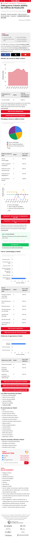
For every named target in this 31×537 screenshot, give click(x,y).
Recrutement (15, 516)
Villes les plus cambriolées (15, 328)
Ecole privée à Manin (7, 431)
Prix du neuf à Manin (7, 434)
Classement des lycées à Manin (10, 417)
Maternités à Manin (7, 432)
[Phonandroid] (22, 535)
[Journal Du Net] (8, 529)
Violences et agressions (22, 39)
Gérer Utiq (17, 518)
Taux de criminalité (7, 37)
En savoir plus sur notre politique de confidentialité (12, 247)
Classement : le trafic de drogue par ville (15, 390)
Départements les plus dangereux (15, 115)
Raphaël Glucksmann (8, 476)
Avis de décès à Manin (8, 411)
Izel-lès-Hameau (5, 16)
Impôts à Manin (6, 427)
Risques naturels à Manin (8, 413)
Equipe (12, 515)
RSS (11, 516)
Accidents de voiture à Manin (9, 419)
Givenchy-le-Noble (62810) (9, 395)
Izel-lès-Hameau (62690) (8, 399)
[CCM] (22, 526)
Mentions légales (23, 518)
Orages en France (6, 473)
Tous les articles (6, 516)
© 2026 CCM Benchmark (19, 519)
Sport (4, 457)
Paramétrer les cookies (9, 518)
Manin (4, 410)
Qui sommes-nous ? (5, 515)
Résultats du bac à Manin (8, 443)
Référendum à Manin (7, 436)
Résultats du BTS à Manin (8, 447)
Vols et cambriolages (21, 37)
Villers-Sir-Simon (22, 14)
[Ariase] (8, 535)
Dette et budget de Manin (9, 425)
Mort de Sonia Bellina (7, 478)
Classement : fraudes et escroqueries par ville (15, 221)
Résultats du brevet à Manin (9, 445)
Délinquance (12, 3)
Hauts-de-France (21, 3)
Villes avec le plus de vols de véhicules (16, 332)
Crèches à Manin (6, 429)
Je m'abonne (14, 244)
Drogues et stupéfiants (21, 41)
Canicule (4, 482)
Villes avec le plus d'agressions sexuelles (15, 381)
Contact (28, 515)
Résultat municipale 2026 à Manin (11, 441)
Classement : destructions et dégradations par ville (15, 216)
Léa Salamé (5, 474)
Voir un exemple (24, 455)
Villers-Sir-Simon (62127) (8, 397)
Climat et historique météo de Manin (11, 421)
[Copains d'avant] (8, 532)
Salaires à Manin (6, 423)
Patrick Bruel (5, 484)
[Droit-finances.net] (22, 529)
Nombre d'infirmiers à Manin (9, 415)
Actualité (6, 3)
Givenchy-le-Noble (12, 14)
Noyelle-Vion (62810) (7, 403)
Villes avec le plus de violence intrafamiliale (15, 385)
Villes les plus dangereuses (15, 111)
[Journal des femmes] (8, 526)
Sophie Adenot (6, 480)
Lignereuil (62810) (6, 401)
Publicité (24, 515)
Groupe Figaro (10, 519)
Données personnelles (23, 516)
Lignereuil (13, 16)
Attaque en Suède (7, 486)
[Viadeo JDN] (22, 532)
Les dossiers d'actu (8, 459)
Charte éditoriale (17, 515)
